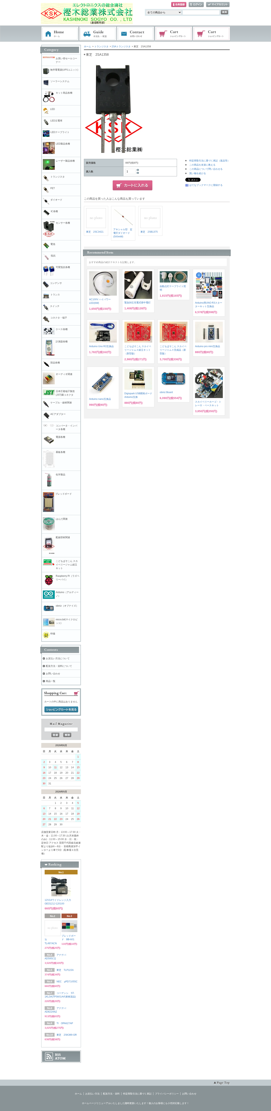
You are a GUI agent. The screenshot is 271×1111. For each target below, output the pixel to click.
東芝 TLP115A (65, 970)
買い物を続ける (197, 173)
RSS (58, 1055)
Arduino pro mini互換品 (207, 346)
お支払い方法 (92, 1093)
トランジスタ (101, 46)
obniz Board (166, 392)
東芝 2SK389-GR (67, 1034)
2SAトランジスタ (121, 46)
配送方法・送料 (111, 1093)
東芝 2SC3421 (95, 231)
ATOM (60, 1058)
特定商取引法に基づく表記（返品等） (209, 160)
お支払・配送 (97, 34)
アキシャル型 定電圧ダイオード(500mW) (122, 233)
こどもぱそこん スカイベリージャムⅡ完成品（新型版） (173, 350)
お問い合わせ (135, 34)
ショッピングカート (173, 34)
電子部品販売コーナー (211, 34)
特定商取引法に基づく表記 (137, 1093)
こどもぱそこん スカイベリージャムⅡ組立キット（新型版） (137, 350)
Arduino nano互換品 (100, 399)
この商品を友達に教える (202, 164)
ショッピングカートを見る (61, 709)
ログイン (196, 4)
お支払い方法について (58, 658)
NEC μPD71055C (67, 981)
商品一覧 (50, 681)
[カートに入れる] (132, 185)
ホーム (60, 34)
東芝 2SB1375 (149, 231)
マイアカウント (218, 4)
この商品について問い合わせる (206, 169)
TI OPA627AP (65, 1023)
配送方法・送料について (59, 666)
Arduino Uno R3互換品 (101, 346)
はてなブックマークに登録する (206, 185)
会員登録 (178, 4)
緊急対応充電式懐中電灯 (137, 302)
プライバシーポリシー (167, 1093)
